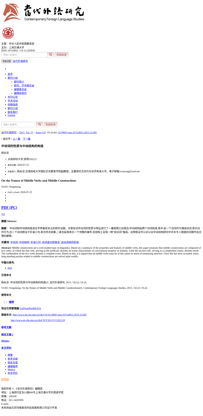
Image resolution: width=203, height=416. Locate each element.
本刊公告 (13, 97)
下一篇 (26, 139)
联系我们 (13, 112)
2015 (21, 132)
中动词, (14, 242)
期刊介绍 (13, 78)
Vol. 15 (29, 132)
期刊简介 (19, 81)
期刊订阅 (13, 108)
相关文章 (7, 334)
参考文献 (6, 327)
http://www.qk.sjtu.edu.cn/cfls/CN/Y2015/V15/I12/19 (38, 320)
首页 (10, 74)
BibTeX (37, 308)
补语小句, (36, 242)
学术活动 (13, 100)
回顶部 (5, 379)
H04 (10, 268)
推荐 (11, 302)
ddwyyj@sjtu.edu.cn (20, 404)
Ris (31, 308)
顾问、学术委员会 (24, 85)
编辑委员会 (20, 89)
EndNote (24, 308)
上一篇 (16, 139)
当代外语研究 (20, 61)
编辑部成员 (20, 93)
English (11, 115)
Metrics (5, 341)
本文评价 (6, 348)
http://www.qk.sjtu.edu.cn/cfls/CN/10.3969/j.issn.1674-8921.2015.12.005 (50, 314)
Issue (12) (41, 132)
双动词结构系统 (70, 242)
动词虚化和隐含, (51, 242)
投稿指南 (13, 104)
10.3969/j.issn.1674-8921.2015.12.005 (77, 132)
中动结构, (25, 242)
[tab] (101, 221)
